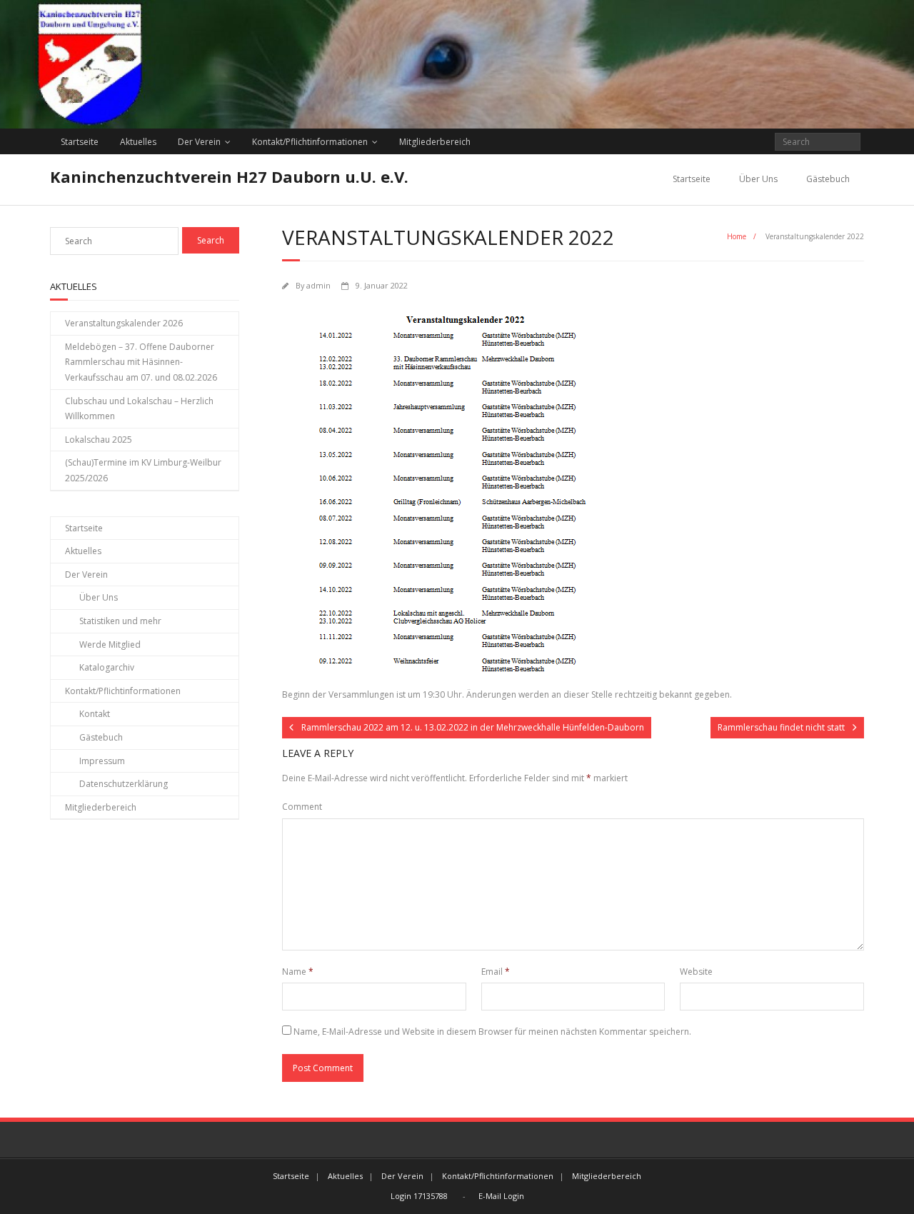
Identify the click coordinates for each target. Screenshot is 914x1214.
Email (495, 971)
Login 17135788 (419, 1195)
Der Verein (199, 142)
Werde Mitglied (110, 644)
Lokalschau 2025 (98, 439)
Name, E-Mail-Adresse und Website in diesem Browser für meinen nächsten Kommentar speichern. (492, 1031)
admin (318, 285)
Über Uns (758, 179)
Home (736, 236)
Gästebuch (828, 179)
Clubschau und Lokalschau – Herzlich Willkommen (139, 409)
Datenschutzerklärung (123, 784)
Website (696, 971)
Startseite (80, 142)
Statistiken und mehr (120, 621)
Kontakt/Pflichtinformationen (310, 142)
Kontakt (94, 714)
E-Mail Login (501, 1195)
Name (297, 971)
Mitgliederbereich (435, 142)
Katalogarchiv (106, 667)
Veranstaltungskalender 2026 (124, 323)
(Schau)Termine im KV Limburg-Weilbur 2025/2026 (143, 470)
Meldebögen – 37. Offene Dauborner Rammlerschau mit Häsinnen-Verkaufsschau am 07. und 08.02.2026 (141, 362)
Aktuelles (138, 142)
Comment (302, 807)
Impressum (102, 761)
